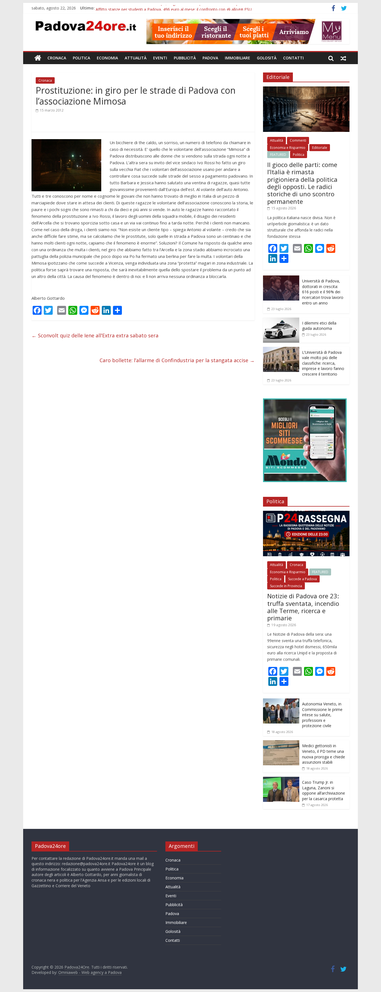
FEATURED (278, 154)
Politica (81, 58)
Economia (107, 58)
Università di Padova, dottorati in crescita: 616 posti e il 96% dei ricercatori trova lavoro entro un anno (322, 291)
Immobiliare (237, 58)
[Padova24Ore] (38, 58)
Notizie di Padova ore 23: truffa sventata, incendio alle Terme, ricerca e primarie (303, 607)
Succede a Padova (302, 579)
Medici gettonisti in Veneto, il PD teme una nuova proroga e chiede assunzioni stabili (323, 754)
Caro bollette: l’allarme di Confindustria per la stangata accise (177, 360)
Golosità (266, 58)
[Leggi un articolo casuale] (343, 58)
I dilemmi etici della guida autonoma (319, 325)
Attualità (135, 58)
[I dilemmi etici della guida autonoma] (281, 320)
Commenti (298, 140)
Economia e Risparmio (287, 147)
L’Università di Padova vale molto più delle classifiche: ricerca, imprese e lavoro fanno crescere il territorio (323, 363)
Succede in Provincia (286, 586)
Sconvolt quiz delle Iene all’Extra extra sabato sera (95, 335)
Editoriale (319, 147)
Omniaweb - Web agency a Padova (90, 972)
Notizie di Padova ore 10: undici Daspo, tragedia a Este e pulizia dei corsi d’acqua (169, 8)
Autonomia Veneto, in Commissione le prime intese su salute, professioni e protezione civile (322, 714)
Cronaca (56, 58)
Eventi (160, 58)
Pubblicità (185, 58)
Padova (210, 58)
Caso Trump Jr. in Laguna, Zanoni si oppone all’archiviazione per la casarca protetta (323, 790)
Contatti (293, 58)
